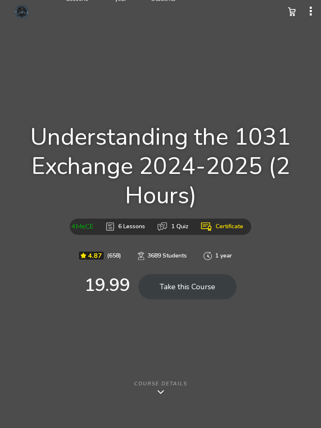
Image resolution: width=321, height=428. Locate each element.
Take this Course (187, 287)
